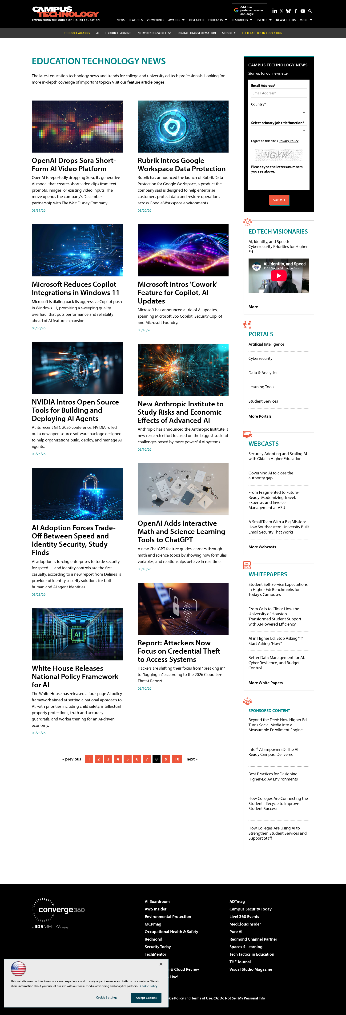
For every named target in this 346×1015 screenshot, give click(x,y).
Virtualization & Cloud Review (172, 969)
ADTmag (237, 901)
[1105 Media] (60, 952)
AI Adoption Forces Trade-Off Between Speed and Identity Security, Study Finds (74, 540)
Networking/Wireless (155, 33)
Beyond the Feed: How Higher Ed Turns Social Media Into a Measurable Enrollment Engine (278, 724)
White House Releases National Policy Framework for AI (75, 676)
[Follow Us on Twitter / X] (281, 11)
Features (136, 20)
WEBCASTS (264, 443)
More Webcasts (262, 547)
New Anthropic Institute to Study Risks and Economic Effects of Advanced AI (181, 412)
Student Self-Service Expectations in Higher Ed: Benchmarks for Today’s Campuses (278, 589)
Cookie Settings (106, 997)
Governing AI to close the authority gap (271, 475)
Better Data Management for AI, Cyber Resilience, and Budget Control (277, 662)
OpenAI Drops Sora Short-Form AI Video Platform (74, 164)
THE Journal (240, 961)
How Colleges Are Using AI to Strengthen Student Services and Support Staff (278, 833)
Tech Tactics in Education (251, 954)
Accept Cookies (146, 997)
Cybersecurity (260, 358)
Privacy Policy (288, 140)
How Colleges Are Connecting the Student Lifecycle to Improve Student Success (278, 803)
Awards (174, 20)
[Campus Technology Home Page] (66, 13)
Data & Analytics (263, 372)
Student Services (263, 401)
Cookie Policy (173, 998)
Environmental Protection (168, 916)
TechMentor (155, 954)
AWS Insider (155, 909)
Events (262, 20)
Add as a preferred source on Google (251, 10)
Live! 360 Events (244, 916)
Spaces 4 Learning (245, 946)
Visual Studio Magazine (250, 969)
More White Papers (266, 682)
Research (196, 20)
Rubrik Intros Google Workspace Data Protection (182, 164)
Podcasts (215, 20)
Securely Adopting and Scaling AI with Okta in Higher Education (278, 456)
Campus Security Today (250, 909)
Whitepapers (268, 574)
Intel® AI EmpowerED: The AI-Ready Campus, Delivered (274, 752)
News (121, 20)
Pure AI (235, 931)
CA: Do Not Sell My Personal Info (239, 998)
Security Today (158, 946)
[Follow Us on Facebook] (296, 11)
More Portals (260, 416)
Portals (261, 334)
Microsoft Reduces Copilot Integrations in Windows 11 (76, 288)
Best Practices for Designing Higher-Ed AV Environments (273, 776)
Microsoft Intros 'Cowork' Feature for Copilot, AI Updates (177, 292)
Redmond (153, 939)
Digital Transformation (197, 33)
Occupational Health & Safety (171, 931)
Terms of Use (201, 998)
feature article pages (146, 82)
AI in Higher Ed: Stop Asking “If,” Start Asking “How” (276, 640)
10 (177, 759)
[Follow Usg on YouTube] (303, 11)
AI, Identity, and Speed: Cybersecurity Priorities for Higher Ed (278, 246)
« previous (71, 759)
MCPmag (153, 924)
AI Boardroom (157, 901)
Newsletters (286, 20)
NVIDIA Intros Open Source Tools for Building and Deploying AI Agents (75, 410)
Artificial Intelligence (266, 344)
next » (192, 759)
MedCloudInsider (245, 924)
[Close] (161, 964)
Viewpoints (155, 20)
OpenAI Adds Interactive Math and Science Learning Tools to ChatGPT (181, 531)
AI (97, 33)
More (304, 20)
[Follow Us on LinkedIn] (274, 10)
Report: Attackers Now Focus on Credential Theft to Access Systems (179, 651)
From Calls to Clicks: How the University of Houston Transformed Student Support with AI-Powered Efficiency (275, 616)
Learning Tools (261, 386)
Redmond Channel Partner (253, 939)
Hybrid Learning (118, 33)
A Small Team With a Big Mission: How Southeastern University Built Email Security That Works (279, 526)
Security (229, 33)
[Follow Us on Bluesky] (288, 11)
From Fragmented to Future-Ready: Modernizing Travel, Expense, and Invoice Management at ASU (274, 499)
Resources (240, 20)
